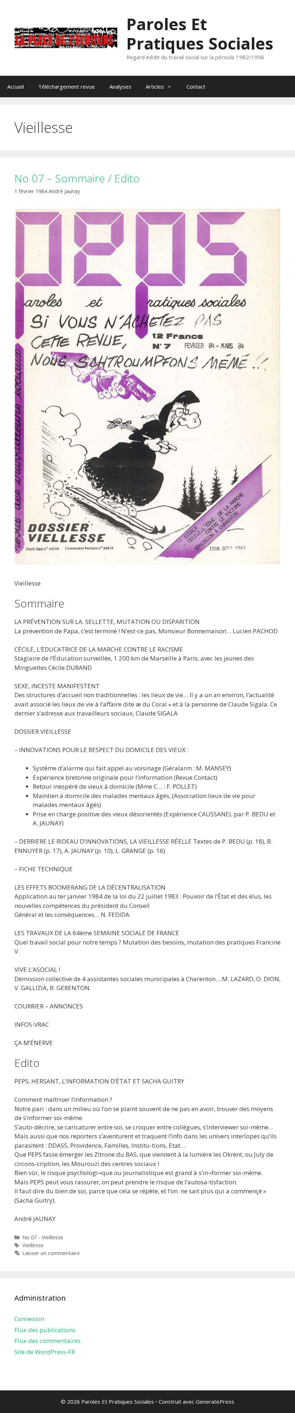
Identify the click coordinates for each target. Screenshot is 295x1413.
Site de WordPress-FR (44, 1352)
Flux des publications (45, 1330)
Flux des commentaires (47, 1341)
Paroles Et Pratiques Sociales (199, 33)
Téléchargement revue (66, 86)
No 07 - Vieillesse (42, 1237)
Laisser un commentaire (51, 1253)
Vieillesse (33, 1245)
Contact (195, 86)
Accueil (15, 86)
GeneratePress (215, 1401)
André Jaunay (64, 191)
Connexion (29, 1319)
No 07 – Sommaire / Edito (77, 178)
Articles (155, 86)
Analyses (120, 86)
